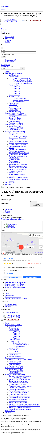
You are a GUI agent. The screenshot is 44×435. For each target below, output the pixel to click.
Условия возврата (11, 305)
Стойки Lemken (14, 328)
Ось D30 (16, 351)
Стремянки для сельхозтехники (19, 396)
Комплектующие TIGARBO (14, 286)
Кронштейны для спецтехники (19, 391)
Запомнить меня (8, 55)
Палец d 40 (16, 335)
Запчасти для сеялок (20, 378)
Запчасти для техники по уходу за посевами (24, 404)
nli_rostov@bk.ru (35, 20)
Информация (9, 295)
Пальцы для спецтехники (17, 387)
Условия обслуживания (13, 297)
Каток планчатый (15, 356)
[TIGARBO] (10, 226)
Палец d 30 (16, 331)
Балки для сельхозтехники (18, 401)
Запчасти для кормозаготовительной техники (24, 406)
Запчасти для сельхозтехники (15, 287)
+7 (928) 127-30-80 (11, 21)
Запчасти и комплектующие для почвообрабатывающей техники (20, 408)
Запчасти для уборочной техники (20, 379)
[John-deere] (10, 227)
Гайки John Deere (15, 363)
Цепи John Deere (14, 364)
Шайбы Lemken (14, 326)
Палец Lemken (14, 330)
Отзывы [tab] (7, 211)
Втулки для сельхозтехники (18, 383)
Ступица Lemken (14, 340)
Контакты (8, 306)
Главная (7, 323)
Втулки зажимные (19, 346)
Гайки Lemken (13, 354)
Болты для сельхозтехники (18, 381)
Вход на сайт (9, 37)
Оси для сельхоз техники (17, 384)
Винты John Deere (15, 361)
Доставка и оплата (11, 312)
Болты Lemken (14, 348)
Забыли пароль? (10, 60)
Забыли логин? (10, 62)
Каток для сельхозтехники (18, 399)
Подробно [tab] (8, 209)
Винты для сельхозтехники (18, 402)
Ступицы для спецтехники (18, 392)
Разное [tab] (7, 212)
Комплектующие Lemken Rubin (15, 282)
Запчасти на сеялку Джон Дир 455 (20, 359)
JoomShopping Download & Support (12, 219)
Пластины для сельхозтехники (19, 397)
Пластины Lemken (15, 353)
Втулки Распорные (19, 343)
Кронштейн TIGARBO (16, 369)
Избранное (8, 40)
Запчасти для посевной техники (20, 376)
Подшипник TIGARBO (16, 371)
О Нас (7, 293)
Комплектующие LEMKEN (13, 325)
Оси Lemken (13, 349)
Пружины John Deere (16, 366)
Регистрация (9, 38)
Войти (3, 56)
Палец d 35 (16, 333)
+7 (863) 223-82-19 (11, 20)
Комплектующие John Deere (14, 284)
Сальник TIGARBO (15, 373)
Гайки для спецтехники (17, 389)
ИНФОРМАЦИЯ (10, 411)
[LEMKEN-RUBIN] (11, 224)
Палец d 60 (16, 338)
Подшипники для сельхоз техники (20, 386)
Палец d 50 (16, 336)
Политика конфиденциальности (16, 298)
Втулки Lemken (14, 341)
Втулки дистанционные (21, 344)
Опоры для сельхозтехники (18, 394)
